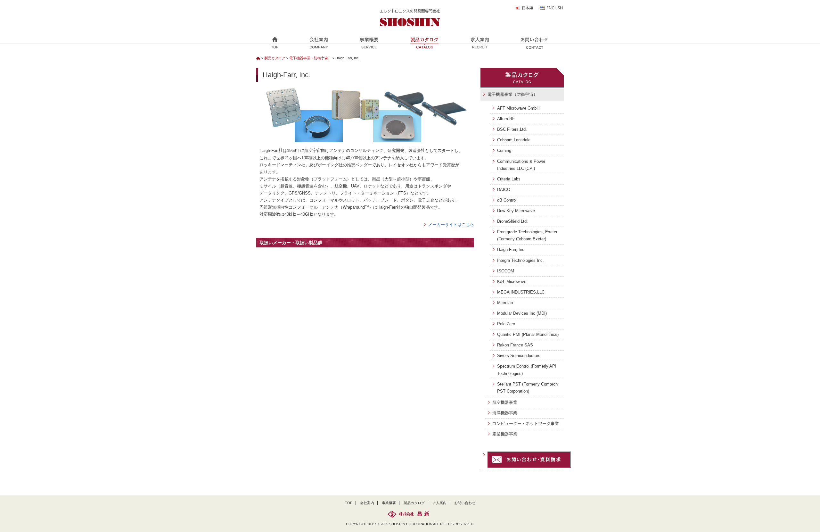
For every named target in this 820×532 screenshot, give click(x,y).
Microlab (505, 302)
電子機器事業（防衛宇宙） (310, 58)
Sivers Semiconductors (518, 355)
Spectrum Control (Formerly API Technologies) (526, 370)
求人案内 (439, 503)
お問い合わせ (464, 503)
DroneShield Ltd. (512, 221)
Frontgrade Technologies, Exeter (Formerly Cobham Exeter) (527, 235)
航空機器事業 (504, 402)
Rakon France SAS (515, 345)
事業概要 (389, 503)
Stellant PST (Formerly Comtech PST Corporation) (527, 388)
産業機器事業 (504, 434)
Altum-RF (506, 118)
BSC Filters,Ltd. (512, 129)
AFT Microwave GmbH (518, 108)
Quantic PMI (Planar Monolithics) (528, 334)
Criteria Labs (509, 179)
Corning (504, 150)
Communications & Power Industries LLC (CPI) (521, 165)
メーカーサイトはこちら (451, 224)
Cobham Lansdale (513, 139)
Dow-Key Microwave (516, 210)
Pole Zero (506, 323)
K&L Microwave (511, 281)
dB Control (507, 200)
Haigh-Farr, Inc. (511, 249)
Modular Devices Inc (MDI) (522, 313)
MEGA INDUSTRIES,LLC (521, 292)
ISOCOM (505, 271)
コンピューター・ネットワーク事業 (525, 423)
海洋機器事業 (504, 413)
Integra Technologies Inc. (520, 260)
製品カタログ (274, 58)
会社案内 (367, 503)
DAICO (503, 189)
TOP (348, 503)
